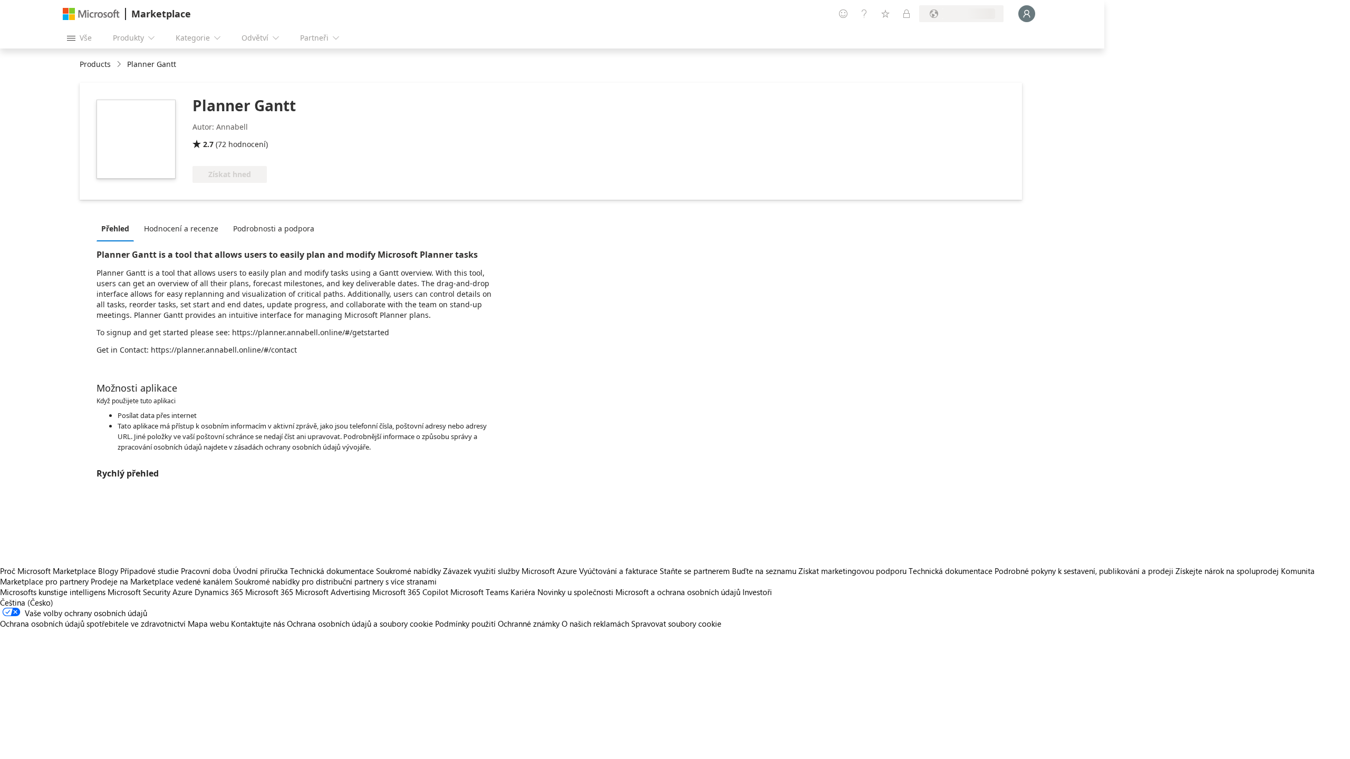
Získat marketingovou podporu (852, 571)
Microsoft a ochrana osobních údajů (677, 592)
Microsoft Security (139, 592)
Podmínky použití (465, 623)
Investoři (757, 592)
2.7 (208, 144)
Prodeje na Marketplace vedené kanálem (162, 581)
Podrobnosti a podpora (273, 228)
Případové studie (149, 571)
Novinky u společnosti (575, 592)
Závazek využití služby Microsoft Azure (511, 571)
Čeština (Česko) (26, 602)
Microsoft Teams (479, 592)
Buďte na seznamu (764, 571)
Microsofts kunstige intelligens (52, 592)
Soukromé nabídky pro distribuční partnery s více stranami (336, 581)
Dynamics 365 (219, 592)
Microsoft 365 (269, 592)
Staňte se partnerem (695, 571)
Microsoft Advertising (332, 592)
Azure (182, 592)
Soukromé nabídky (408, 571)
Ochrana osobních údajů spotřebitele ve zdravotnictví (93, 623)
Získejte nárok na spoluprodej (1227, 571)
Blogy (108, 571)
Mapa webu (208, 623)
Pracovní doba (206, 571)
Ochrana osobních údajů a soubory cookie (360, 623)
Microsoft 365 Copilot (410, 592)
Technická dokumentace (332, 571)
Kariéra (522, 592)
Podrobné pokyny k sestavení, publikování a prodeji (1084, 571)
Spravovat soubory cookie (676, 623)
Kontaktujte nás (258, 623)
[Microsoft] (91, 14)
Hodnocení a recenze (181, 228)
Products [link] (95, 64)
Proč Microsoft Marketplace (48, 571)
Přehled (115, 228)
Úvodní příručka (260, 571)
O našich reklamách (595, 623)
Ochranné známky (529, 623)
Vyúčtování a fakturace (618, 571)
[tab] (118, 228)
